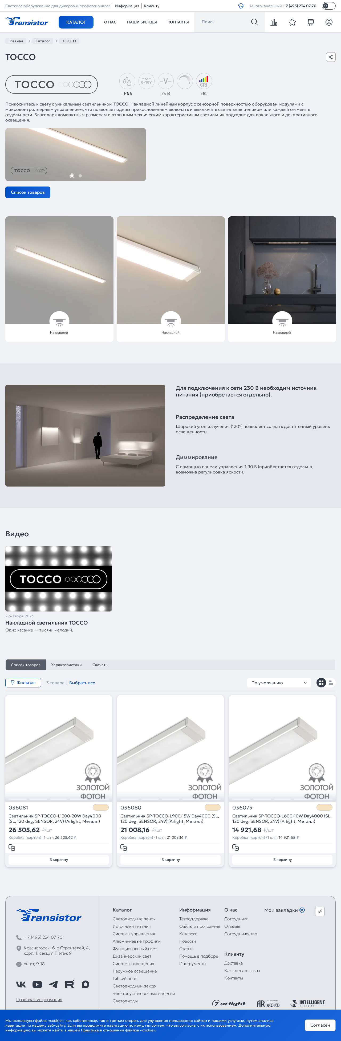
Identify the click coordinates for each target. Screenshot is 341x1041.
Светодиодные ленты (134, 918)
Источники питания (132, 926)
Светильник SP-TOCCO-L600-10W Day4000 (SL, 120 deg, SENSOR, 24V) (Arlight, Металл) (281, 818)
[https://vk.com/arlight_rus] (21, 984)
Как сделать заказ (242, 970)
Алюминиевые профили (137, 941)
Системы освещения (133, 963)
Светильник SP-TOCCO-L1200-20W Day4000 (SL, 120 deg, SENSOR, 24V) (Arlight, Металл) (55, 818)
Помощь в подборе (198, 956)
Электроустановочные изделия (144, 993)
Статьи (186, 948)
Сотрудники (236, 918)
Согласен (320, 1025)
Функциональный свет (135, 948)
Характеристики (66, 664)
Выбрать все (82, 682)
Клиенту (151, 5)
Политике (90, 1030)
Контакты (178, 22)
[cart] (310, 22)
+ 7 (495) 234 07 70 (299, 5)
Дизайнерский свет (132, 956)
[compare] (274, 22)
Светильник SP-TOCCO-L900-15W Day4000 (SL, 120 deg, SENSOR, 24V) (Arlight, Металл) (169, 818)
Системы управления (134, 933)
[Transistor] (26, 20)
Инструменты (192, 963)
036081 (18, 807)
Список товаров (28, 192)
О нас (110, 22)
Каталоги (188, 933)
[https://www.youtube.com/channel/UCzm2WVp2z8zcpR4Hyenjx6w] (37, 984)
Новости (187, 941)
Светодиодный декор (134, 986)
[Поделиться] (331, 57)
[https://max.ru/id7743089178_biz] (85, 984)
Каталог (76, 22)
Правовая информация (39, 999)
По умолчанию (267, 682)
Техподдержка (193, 918)
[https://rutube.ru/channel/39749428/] (69, 984)
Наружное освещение (135, 971)
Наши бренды (142, 22)
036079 (242, 807)
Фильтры (26, 682)
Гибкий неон (125, 978)
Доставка (233, 963)
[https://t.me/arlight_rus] (53, 984)
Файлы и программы (199, 926)
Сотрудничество (240, 933)
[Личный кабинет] (329, 22)
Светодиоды (125, 1000)
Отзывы (232, 926)
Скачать (99, 664)
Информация (127, 5)
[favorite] (292, 22)
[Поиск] (254, 22)
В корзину (59, 859)
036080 (130, 807)
